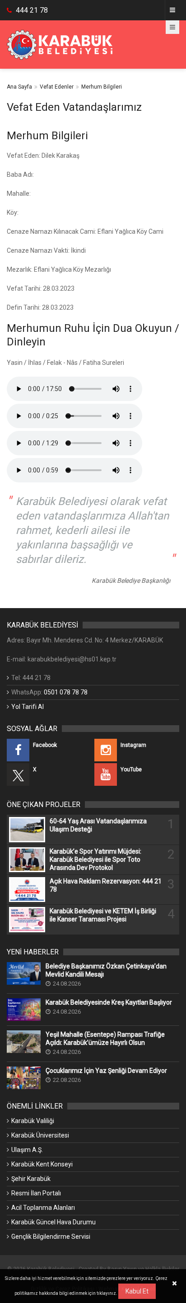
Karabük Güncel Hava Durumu (53, 1222)
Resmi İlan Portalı (36, 1193)
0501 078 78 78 (66, 692)
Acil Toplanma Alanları (43, 1207)
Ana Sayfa (19, 87)
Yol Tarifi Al (27, 706)
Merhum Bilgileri (101, 87)
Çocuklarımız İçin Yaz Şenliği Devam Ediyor (106, 1070)
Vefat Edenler (57, 87)
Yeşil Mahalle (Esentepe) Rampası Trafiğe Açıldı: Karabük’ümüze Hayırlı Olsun (105, 1038)
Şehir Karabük (31, 1178)
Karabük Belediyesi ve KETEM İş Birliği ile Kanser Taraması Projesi (103, 915)
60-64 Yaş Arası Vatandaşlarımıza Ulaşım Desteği (98, 825)
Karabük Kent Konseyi (42, 1164)
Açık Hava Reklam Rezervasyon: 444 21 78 (106, 885)
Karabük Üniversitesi (40, 1135)
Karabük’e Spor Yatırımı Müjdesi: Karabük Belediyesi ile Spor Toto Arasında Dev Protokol (95, 859)
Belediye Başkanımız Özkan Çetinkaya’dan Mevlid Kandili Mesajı (106, 970)
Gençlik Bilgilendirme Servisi (50, 1236)
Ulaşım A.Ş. (27, 1149)
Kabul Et (137, 1291)
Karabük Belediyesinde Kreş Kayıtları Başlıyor (109, 1002)
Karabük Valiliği (32, 1120)
